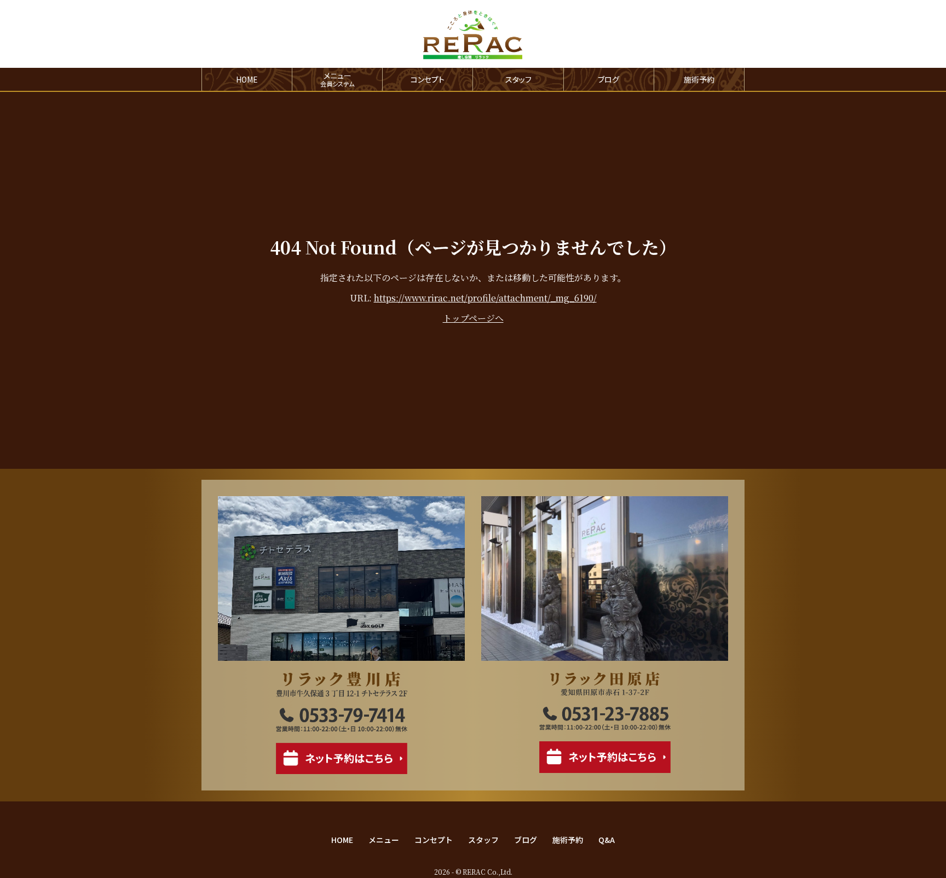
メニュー (383, 839)
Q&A (606, 839)
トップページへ (473, 318)
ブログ (608, 79)
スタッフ (518, 79)
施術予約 (699, 79)
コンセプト (428, 79)
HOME (247, 79)
